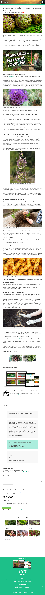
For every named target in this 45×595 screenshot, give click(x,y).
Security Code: (6, 500)
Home (2, 586)
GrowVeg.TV (22, 579)
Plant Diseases (17, 581)
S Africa (31, 592)
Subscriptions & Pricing (13, 586)
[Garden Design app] (23, 388)
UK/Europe (20, 592)
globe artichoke (11, 76)
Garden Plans (24, 581)
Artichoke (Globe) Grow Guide (15, 361)
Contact (31, 586)
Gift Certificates (22, 586)
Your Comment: (6, 475)
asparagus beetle (17, 338)
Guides (17, 579)
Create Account (37, 586)
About (6, 586)
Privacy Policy (27, 587)
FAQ (27, 586)
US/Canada (14, 592)
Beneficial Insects (37, 579)
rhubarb (10, 130)
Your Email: (5, 487)
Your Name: (5, 483)
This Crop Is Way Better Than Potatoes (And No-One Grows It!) (10, 538)
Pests (31, 579)
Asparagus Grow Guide (27, 361)
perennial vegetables (16, 345)
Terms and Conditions (20, 509)
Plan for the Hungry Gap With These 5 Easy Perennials (9, 527)
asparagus (8, 295)
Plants (27, 579)
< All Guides (5, 364)
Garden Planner (8, 579)
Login (42, 586)
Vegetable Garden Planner (30, 370)
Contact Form (25, 471)
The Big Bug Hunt (21, 394)
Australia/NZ (25, 592)
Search (29, 581)
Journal (13, 579)
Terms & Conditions (19, 587)
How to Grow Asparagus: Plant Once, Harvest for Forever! (34, 527)
